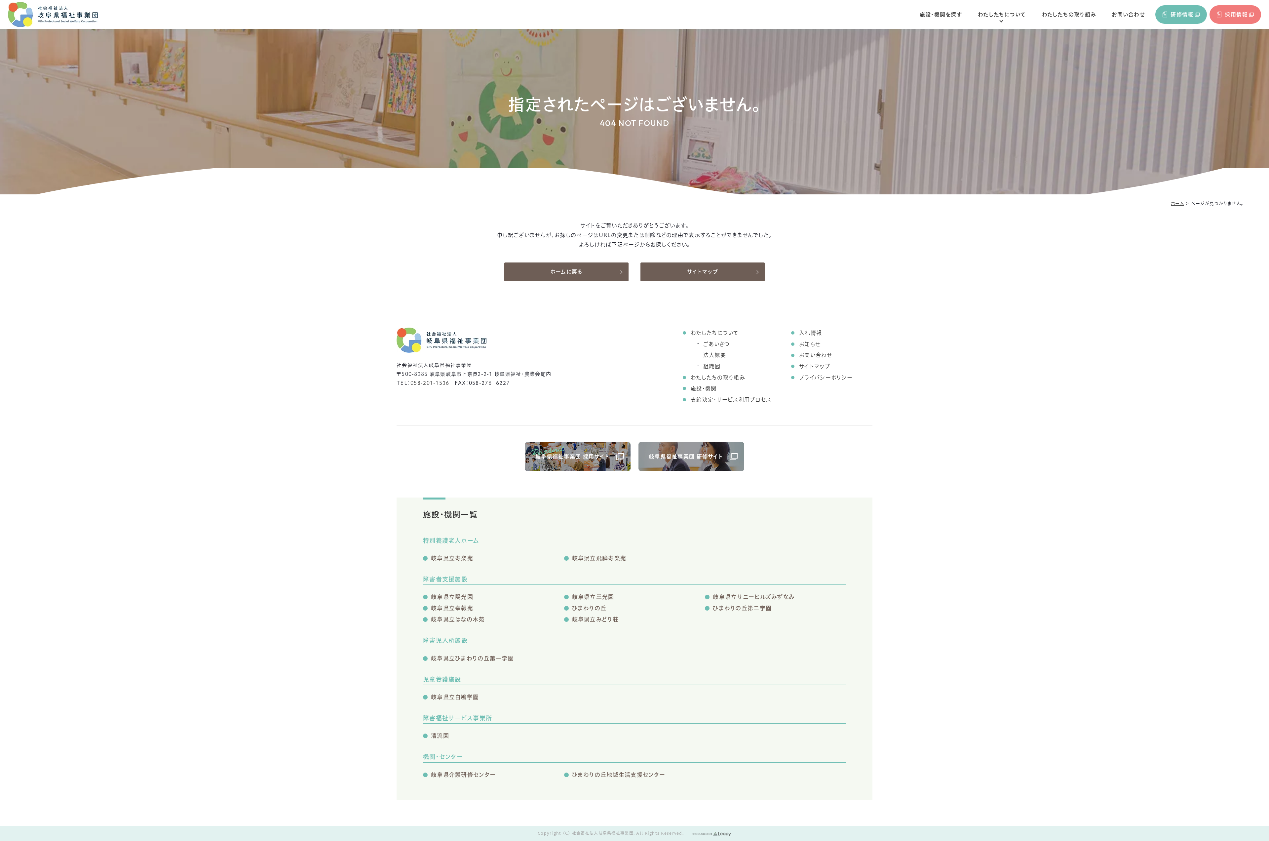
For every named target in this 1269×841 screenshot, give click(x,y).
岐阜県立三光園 (593, 597)
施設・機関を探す (941, 14)
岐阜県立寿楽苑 (452, 558)
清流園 (440, 736)
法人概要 (714, 355)
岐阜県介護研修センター (463, 775)
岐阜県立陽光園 (452, 597)
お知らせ (810, 344)
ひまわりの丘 (589, 608)
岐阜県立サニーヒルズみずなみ (753, 597)
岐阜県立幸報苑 (452, 608)
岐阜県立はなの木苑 (458, 619)
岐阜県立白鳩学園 (455, 697)
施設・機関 (703, 388)
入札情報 (810, 333)
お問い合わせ (1128, 14)
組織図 (711, 366)
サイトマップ (702, 271)
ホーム (1177, 203)
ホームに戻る (566, 271)
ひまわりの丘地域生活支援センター (618, 775)
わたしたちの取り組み (1069, 14)
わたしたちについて (1002, 14)
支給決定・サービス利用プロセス (731, 399)
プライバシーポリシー (826, 377)
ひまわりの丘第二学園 (742, 608)
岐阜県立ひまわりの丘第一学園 (472, 658)
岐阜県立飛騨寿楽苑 (599, 558)
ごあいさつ (716, 344)
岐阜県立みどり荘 (595, 619)
